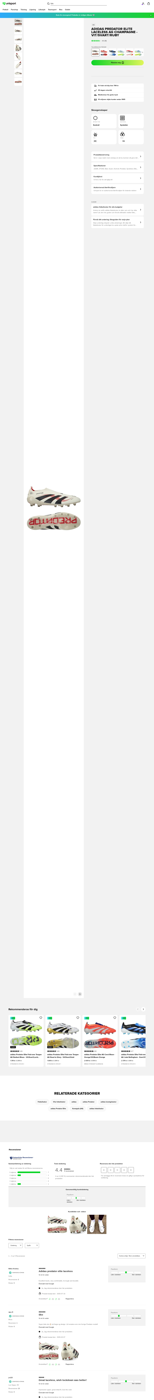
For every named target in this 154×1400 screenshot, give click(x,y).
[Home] (9, 3)
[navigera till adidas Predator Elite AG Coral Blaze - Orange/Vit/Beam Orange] (104, 52)
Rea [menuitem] (60, 10)
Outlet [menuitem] (67, 10)
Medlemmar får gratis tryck (108, 95)
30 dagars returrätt (105, 90)
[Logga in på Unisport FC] (143, 3)
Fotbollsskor (42, 1102)
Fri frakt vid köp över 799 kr (108, 85)
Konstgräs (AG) (77, 1108)
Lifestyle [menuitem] (42, 10)
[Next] (143, 1009)
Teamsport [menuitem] (52, 10)
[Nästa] (80, 994)
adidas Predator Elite (58, 1108)
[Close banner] (150, 15)
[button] (18, 30)
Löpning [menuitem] (32, 10)
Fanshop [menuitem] (14, 10)
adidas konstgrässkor (108, 1102)
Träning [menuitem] (24, 10)
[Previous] (138, 1009)
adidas (74, 1102)
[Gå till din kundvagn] (148, 3)
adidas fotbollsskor (96, 1108)
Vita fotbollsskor (59, 1102)
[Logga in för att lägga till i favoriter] (41, 1018)
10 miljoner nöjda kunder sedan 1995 (111, 99)
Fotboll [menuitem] (5, 10)
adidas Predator (88, 1102)
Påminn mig (116, 63)
